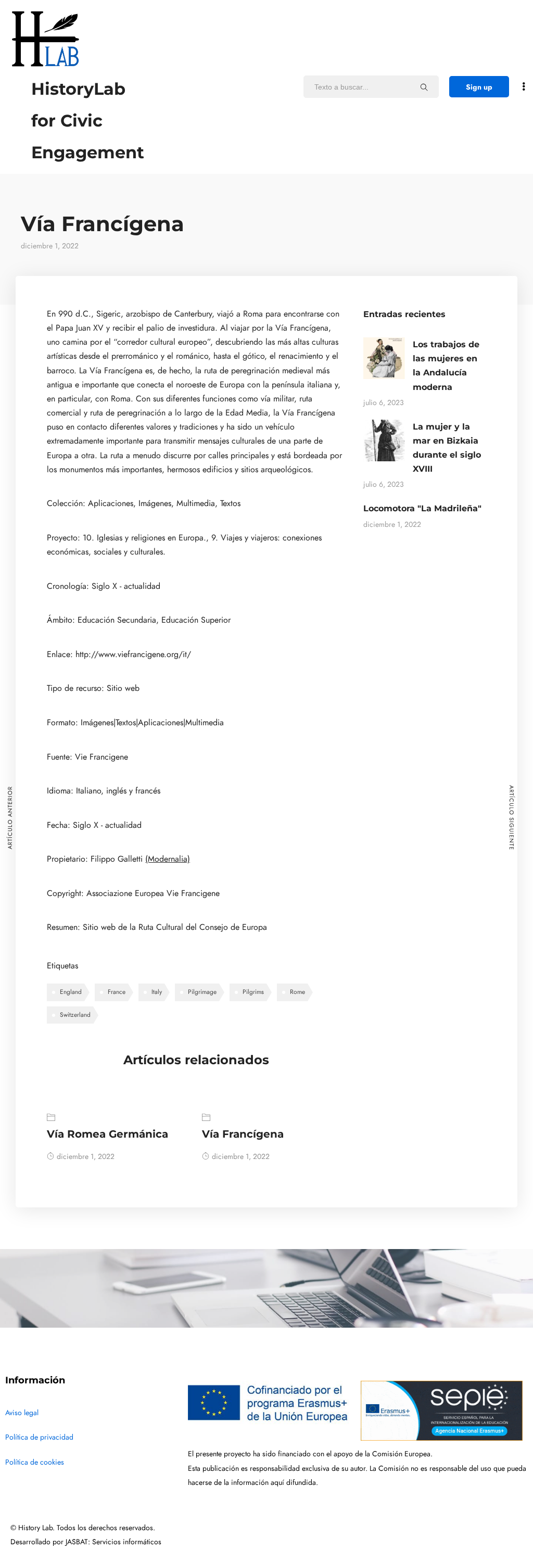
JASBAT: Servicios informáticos (113, 1542)
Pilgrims (253, 992)
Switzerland (75, 1015)
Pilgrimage (202, 992)
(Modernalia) (167, 859)
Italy (156, 992)
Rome (297, 992)
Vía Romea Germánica (107, 1134)
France (116, 992)
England (71, 992)
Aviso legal (22, 1413)
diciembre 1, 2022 (86, 1157)
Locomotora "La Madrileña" (422, 508)
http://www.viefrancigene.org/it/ (133, 654)
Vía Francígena (243, 1134)
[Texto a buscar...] (424, 87)
